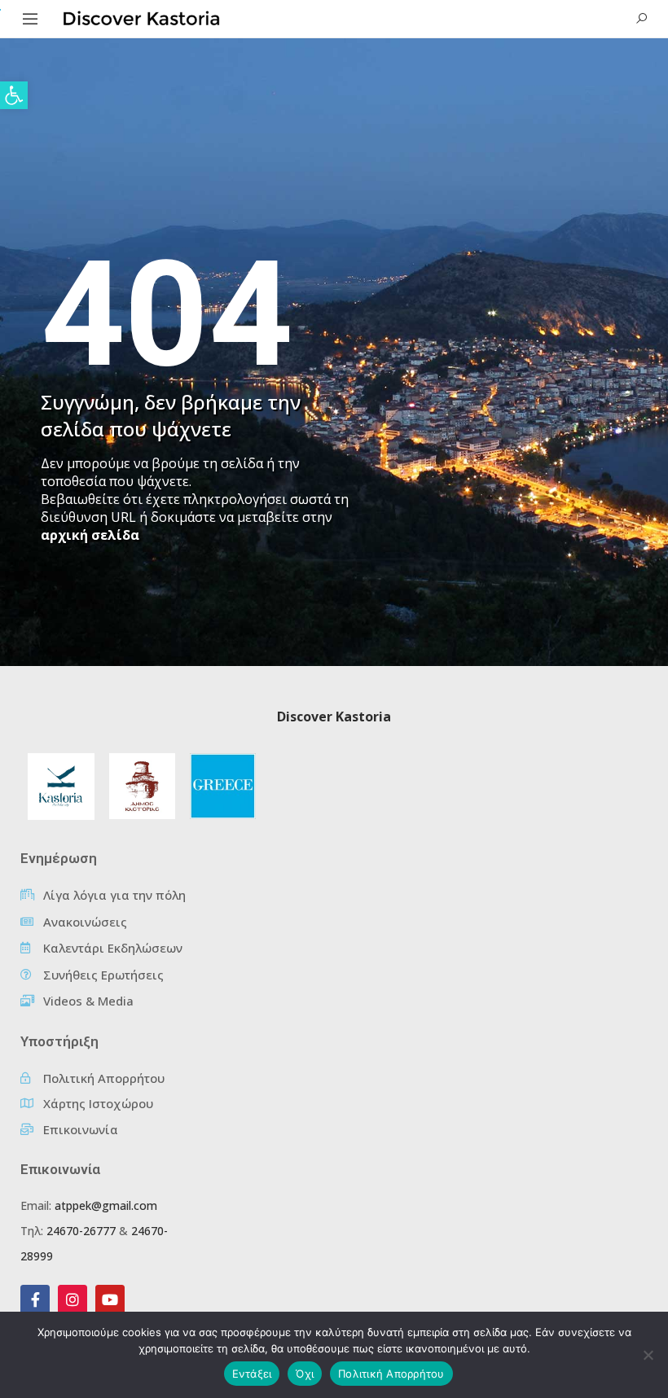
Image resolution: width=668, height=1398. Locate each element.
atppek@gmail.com (106, 1205)
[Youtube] (110, 1299)
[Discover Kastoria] (141, 17)
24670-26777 (81, 1230)
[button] (14, 95)
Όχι (305, 1373)
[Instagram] (72, 1299)
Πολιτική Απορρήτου (391, 1373)
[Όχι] (647, 1355)
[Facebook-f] (35, 1299)
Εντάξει (252, 1373)
